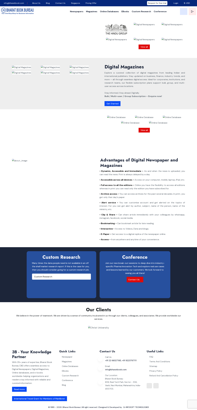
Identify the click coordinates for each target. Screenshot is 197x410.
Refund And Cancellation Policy (163, 375)
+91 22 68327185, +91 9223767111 (121, 360)
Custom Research (141, 11)
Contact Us (60, 3)
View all (144, 46)
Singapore (75, 3)
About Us (36, 3)
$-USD (187, 3)
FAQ (151, 357)
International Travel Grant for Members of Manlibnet (39, 398)
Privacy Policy (155, 371)
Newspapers (76, 11)
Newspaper (67, 357)
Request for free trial (157, 3)
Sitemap (153, 366)
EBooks (125, 11)
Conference (160, 11)
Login (175, 3)
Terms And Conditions (159, 361)
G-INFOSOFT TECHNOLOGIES (136, 407)
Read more (19, 389)
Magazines (91, 11)
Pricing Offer (91, 3)
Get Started (112, 103)
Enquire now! (62, 52)
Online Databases (109, 11)
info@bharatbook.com (13, 3)
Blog (48, 3)
